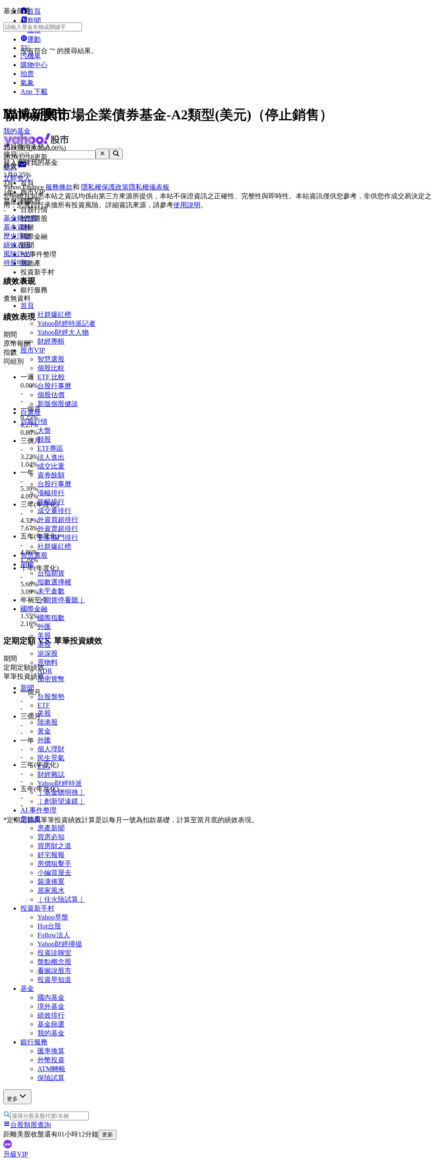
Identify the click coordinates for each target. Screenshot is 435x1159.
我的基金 (51, 1033)
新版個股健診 (57, 403)
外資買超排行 (57, 519)
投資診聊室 (54, 952)
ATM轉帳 (51, 1068)
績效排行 (51, 1015)
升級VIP (15, 1154)
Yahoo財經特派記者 (66, 323)
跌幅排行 (51, 501)
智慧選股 (51, 359)
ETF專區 (50, 448)
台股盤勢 (51, 696)
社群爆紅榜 (54, 314)
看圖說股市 (54, 970)
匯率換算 (51, 1051)
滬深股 (47, 653)
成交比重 (51, 466)
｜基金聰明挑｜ (61, 792)
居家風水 (51, 890)
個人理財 (51, 749)
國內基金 (51, 997)
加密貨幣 (51, 678)
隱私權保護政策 (105, 187)
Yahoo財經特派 (59, 783)
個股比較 (51, 368)
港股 (44, 644)
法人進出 (51, 457)
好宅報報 (51, 854)
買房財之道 (54, 845)
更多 (12, 1099)
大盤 (44, 430)
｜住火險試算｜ (61, 899)
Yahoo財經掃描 (59, 944)
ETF (43, 705)
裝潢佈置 (51, 881)
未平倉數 (51, 591)
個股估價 (51, 394)
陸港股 (47, 722)
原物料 (47, 662)
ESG (44, 766)
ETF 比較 (51, 377)
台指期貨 (51, 573)
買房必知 (51, 836)
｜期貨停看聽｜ (61, 599)
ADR (44, 670)
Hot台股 (49, 926)
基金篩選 (51, 1024)
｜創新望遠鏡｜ (61, 801)
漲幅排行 (51, 492)
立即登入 (17, 178)
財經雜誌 (51, 774)
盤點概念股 (54, 961)
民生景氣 (51, 757)
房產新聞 (51, 828)
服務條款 (59, 187)
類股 (44, 439)
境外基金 (51, 1006)
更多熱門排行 (57, 537)
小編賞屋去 (54, 872)
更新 (107, 1134)
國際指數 (51, 617)
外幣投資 (51, 1059)
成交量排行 (54, 510)
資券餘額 (51, 475)
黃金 (44, 731)
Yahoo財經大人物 (63, 332)
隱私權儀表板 (149, 187)
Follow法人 (53, 935)
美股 (44, 635)
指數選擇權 (54, 582)
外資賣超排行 (57, 528)
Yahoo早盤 (52, 917)
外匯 (44, 626)
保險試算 (51, 1077)
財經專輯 (51, 341)
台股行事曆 (54, 385)
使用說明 (187, 205)
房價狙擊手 (54, 863)
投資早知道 (54, 979)
